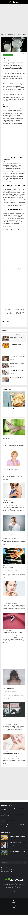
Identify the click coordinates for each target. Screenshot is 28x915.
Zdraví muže (5, 565)
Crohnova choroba (7, 630)
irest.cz (9, 871)
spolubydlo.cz (18, 869)
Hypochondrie (6, 533)
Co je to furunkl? (6, 600)
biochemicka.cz (12, 869)
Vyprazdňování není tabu (8, 567)
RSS (14, 907)
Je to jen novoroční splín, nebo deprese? (11, 721)
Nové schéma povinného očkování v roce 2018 (12, 753)
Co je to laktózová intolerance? (20, 34)
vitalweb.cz (3, 869)
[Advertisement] (14, 18)
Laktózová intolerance (9, 34)
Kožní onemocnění (6, 500)
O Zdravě (14, 900)
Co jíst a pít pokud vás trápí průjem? (8, 820)
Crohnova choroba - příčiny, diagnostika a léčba (12, 632)
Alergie (22, 268)
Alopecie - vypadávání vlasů (8, 688)
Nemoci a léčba (17, 268)
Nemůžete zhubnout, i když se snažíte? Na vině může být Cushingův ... (18, 379)
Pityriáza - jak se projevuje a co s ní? (10, 502)
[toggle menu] (1, 2)
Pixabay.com (8, 233)
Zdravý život (5, 751)
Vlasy (4, 686)
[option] (14, 401)
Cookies (14, 904)
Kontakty (14, 902)
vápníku (9, 212)
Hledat (24, 862)
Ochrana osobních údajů (14, 906)
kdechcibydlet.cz (4, 871)
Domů (2, 34)
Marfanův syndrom (6, 438)
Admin (14, 909)
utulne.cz (7, 869)
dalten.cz (12, 871)
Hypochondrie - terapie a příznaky (10, 534)
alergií (4, 163)
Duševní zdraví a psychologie (9, 719)
